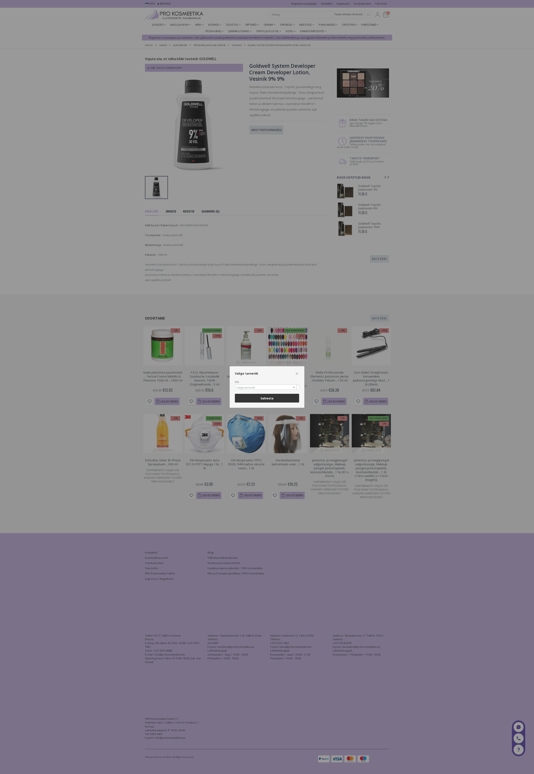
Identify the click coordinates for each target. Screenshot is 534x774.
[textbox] (266, 388)
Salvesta (267, 398)
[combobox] (267, 387)
